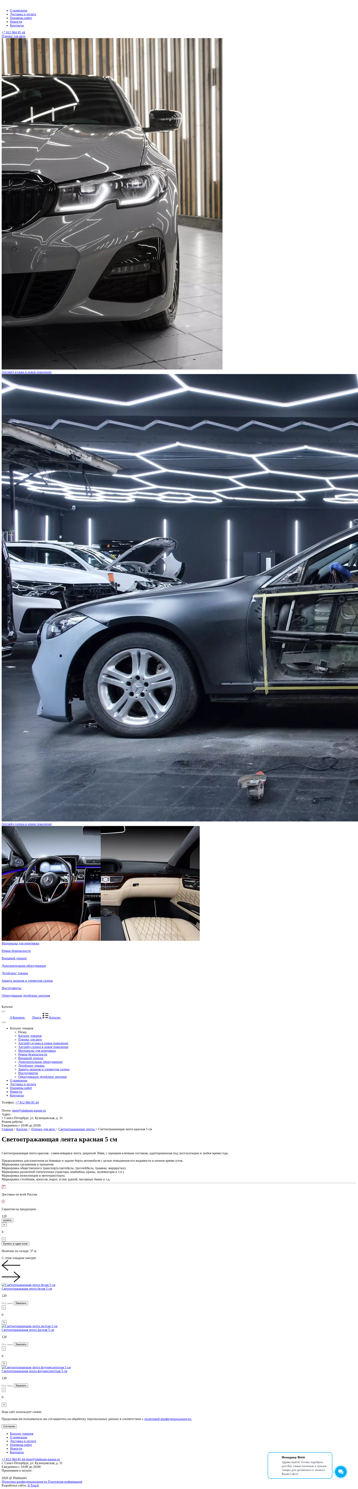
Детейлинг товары (31, 1065)
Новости (16, 1091)
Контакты (17, 1095)
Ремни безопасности (32, 1054)
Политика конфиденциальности (25, 1481)
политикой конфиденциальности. (168, 1419)
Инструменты (28, 1073)
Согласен (9, 1426)
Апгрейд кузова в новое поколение (43, 1043)
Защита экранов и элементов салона (43, 1069)
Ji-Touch (33, 1485)
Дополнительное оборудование (40, 1062)
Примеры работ (21, 1088)
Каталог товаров (30, 1035)
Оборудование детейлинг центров (42, 1076)
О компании (18, 1080)
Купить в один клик (15, 1243)
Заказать (21, 1303)
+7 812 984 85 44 (13, 32)
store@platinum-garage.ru (29, 1110)
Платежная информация (65, 1481)
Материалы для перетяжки (37, 1050)
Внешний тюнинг (31, 1058)
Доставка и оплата (23, 1084)
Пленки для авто (30, 1039)
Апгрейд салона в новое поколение (43, 1047)
